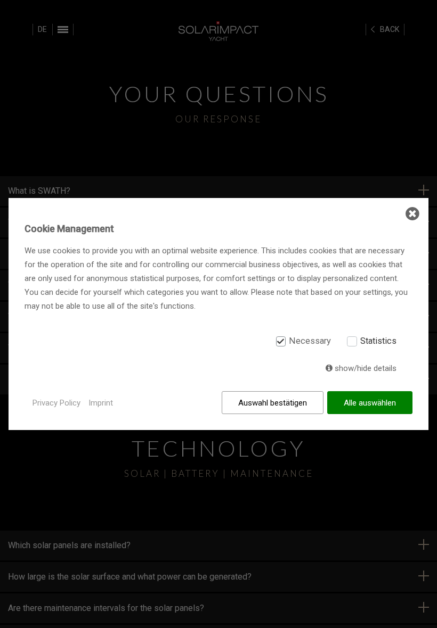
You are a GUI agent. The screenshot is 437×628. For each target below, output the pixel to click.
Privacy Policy (56, 403)
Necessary (310, 341)
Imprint (100, 403)
